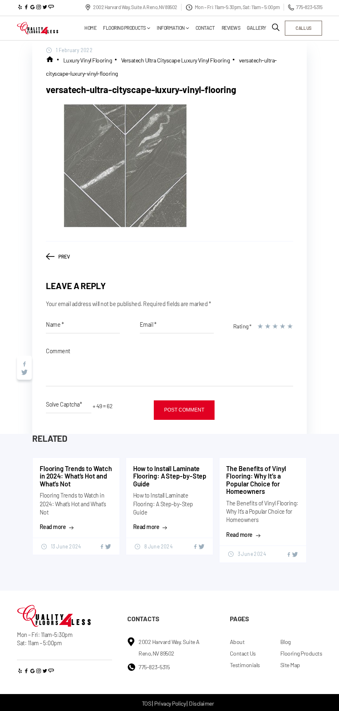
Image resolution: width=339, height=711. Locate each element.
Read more (53, 527)
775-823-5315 (309, 7)
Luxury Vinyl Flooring (87, 60)
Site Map (290, 664)
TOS (146, 703)
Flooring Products (124, 28)
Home (90, 28)
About (237, 641)
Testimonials (245, 664)
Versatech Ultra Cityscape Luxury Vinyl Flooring (175, 60)
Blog (285, 641)
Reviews (231, 28)
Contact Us (243, 653)
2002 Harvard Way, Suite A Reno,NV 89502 (135, 7)
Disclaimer (201, 703)
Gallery (256, 28)
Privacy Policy (170, 703)
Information (171, 28)
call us (303, 28)
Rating (242, 326)
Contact (205, 28)
